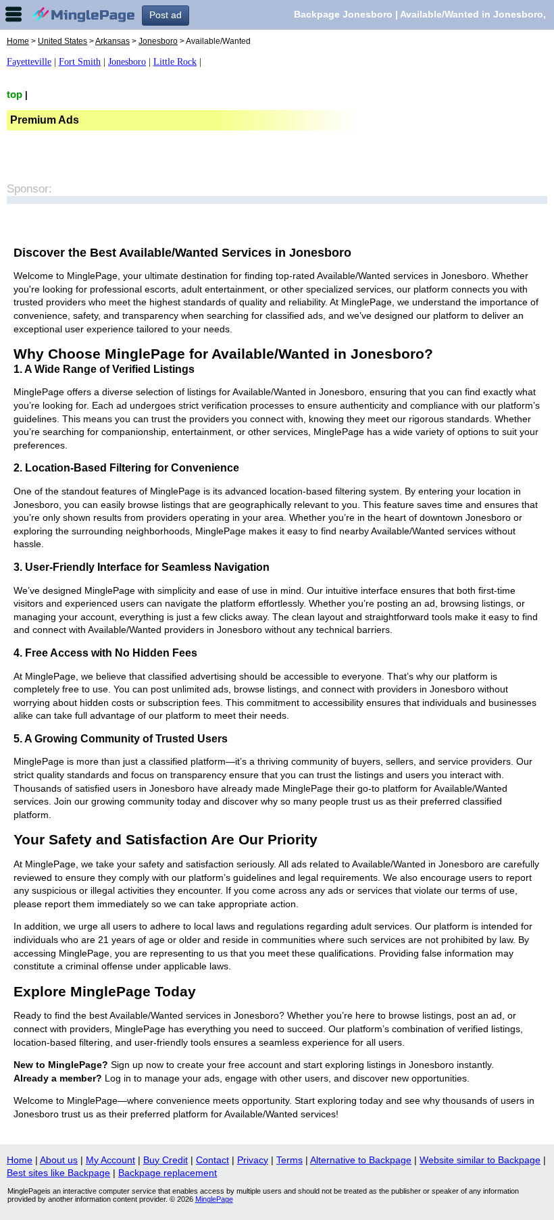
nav (13, 14)
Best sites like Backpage (58, 1172)
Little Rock (175, 62)
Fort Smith (80, 62)
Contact (212, 1159)
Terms (289, 1159)
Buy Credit (165, 1159)
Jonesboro (158, 41)
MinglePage (214, 1199)
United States (62, 41)
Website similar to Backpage (480, 1159)
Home (18, 41)
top (14, 94)
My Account (110, 1159)
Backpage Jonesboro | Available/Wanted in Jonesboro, (420, 14)
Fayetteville (29, 62)
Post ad (165, 14)
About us (59, 1159)
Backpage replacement (167, 1172)
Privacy (252, 1159)
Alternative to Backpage (360, 1159)
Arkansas (112, 41)
